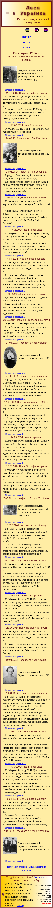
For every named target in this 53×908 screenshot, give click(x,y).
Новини (26, 36)
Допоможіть (40, 877)
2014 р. (26, 47)
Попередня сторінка (17, 866)
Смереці (20, 906)
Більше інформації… (15, 89)
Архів (26, 42)
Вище (32, 866)
